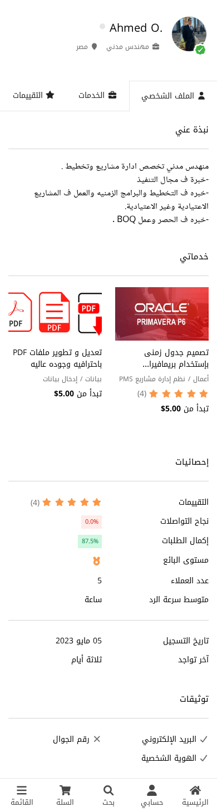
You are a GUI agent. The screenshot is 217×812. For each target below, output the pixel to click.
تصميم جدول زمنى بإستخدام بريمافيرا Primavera (176, 364)
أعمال (201, 379)
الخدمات (92, 95)
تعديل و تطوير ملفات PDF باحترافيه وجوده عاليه (57, 358)
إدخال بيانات (60, 379)
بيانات (93, 379)
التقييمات (29, 95)
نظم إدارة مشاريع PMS (152, 379)
